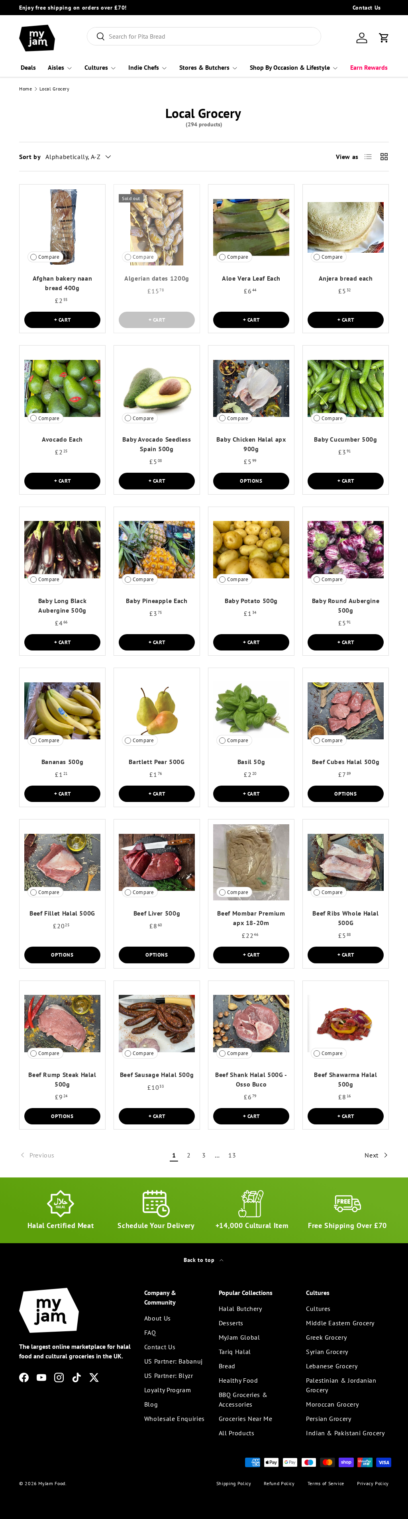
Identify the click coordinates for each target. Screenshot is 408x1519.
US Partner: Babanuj (173, 1361)
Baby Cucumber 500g (345, 439)
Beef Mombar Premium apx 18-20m (251, 918)
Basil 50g (251, 762)
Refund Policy (279, 1483)
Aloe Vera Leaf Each (251, 278)
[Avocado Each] (62, 388)
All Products (237, 1433)
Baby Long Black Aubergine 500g (62, 605)
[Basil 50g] (251, 711)
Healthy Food (238, 1380)
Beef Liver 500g (156, 913)
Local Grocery (54, 88)
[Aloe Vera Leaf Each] (251, 227)
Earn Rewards (369, 67)
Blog (151, 1404)
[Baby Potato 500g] (251, 550)
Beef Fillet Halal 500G (62, 913)
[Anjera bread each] (346, 227)
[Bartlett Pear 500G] (157, 711)
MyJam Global (239, 1337)
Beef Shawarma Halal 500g (345, 1079)
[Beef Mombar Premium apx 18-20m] (251, 862)
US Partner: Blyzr (168, 1375)
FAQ (150, 1332)
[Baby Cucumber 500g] (346, 388)
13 (232, 1155)
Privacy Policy (373, 1483)
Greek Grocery (326, 1337)
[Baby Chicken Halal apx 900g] (251, 388)
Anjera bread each (346, 278)
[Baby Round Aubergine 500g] (346, 550)
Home (25, 88)
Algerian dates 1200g (156, 278)
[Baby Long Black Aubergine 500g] (62, 550)
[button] (384, 38)
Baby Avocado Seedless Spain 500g (156, 444)
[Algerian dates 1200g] (157, 227)
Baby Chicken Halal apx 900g (251, 444)
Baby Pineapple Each (156, 601)
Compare (48, 256)
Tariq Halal (235, 1352)
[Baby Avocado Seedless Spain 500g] (157, 388)
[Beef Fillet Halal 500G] (62, 862)
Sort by (30, 157)
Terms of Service (326, 1483)
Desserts (231, 1323)
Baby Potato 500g (251, 601)
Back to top (200, 1260)
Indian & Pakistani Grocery (345, 1433)
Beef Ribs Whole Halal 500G (345, 918)
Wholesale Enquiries (174, 1419)
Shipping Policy (233, 1483)
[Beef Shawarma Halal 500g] (346, 1024)
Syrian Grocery (327, 1352)
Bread (227, 1366)
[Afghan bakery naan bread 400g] (62, 227)
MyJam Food (51, 1483)
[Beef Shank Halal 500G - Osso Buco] (251, 1024)
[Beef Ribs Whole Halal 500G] (346, 862)
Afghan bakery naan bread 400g (62, 283)
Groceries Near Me (246, 1419)
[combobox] (204, 36)
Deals (28, 67)
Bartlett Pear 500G (157, 762)
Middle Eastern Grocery (340, 1323)
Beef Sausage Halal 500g (157, 1075)
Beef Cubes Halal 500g (345, 762)
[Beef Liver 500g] (157, 862)
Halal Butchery (240, 1309)
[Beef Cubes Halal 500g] (346, 711)
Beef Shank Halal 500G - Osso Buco (251, 1079)
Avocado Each (62, 439)
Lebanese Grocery (331, 1366)
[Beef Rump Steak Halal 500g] (62, 1024)
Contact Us (367, 7)
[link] (93, 1155)
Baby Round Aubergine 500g (346, 605)
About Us (157, 1318)
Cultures (318, 1309)
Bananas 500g (62, 762)
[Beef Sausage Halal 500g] (157, 1024)
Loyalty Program (167, 1390)
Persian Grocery (328, 1419)
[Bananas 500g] (62, 711)
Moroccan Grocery (332, 1404)
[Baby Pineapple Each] (157, 550)
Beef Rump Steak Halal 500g (62, 1079)
